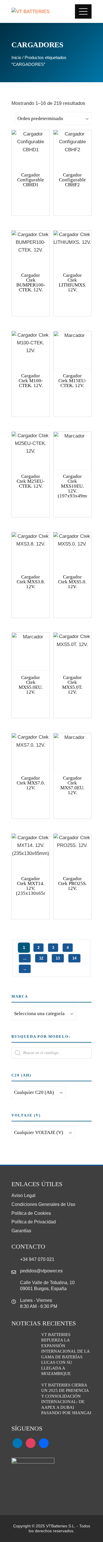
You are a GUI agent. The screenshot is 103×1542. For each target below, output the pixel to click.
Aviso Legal (23, 1195)
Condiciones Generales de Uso (43, 1204)
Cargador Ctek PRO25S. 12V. (72, 883)
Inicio (16, 57)
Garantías (21, 1230)
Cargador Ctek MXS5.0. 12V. (72, 581)
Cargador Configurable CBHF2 (72, 179)
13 (58, 958)
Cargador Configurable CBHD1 (30, 179)
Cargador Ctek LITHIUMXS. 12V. (72, 282)
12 (41, 958)
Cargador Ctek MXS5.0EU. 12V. (31, 685)
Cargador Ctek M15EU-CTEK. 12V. (72, 380)
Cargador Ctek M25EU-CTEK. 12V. (31, 481)
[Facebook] (44, 1442)
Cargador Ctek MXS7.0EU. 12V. (72, 785)
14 (74, 958)
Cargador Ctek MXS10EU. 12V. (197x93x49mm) (75, 486)
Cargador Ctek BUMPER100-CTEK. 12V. (30, 282)
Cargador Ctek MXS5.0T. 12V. (72, 685)
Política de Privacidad (33, 1221)
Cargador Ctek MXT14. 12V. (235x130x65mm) (34, 886)
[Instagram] (30, 1442)
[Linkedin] (17, 1442)
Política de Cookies (31, 1213)
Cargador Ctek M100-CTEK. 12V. (31, 380)
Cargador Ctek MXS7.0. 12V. (31, 782)
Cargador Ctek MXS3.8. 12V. (31, 581)
